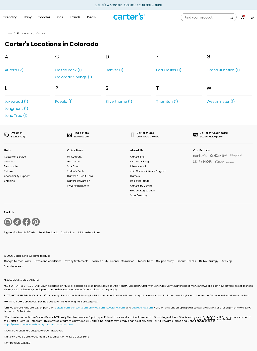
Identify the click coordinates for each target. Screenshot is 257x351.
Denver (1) (114, 70)
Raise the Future (139, 181)
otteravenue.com (142, 307)
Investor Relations (78, 185)
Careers (135, 176)
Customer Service (15, 156)
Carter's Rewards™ (78, 181)
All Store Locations (89, 232)
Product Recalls (186, 261)
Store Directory (139, 195)
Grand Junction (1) (223, 70)
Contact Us (68, 232)
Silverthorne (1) (119, 101)
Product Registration (142, 190)
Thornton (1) (167, 101)
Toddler (44, 17)
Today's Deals (75, 171)
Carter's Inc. (137, 156)
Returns (8, 171)
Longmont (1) (16, 108)
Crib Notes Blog (139, 161)
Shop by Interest (13, 266)
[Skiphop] (202, 161)
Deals (91, 17)
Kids (60, 17)
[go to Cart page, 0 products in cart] (252, 17)
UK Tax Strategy (208, 261)
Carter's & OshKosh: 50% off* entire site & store (128, 5)
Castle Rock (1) (68, 70)
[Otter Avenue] (225, 161)
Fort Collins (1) (169, 70)
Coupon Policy (165, 261)
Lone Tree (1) (16, 115)
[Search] (231, 17)
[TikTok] (17, 222)
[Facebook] (26, 222)
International (138, 166)
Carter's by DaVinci (141, 185)
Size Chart (73, 166)
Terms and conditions (47, 261)
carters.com (62, 307)
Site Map (226, 261)
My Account (74, 156)
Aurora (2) (14, 70)
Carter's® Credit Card (80, 176)
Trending (10, 17)
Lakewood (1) (16, 101)
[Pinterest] (36, 222)
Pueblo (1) (64, 101)
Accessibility (145, 261)
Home (8, 33)
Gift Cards (73, 161)
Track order (11, 166)
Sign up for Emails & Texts (19, 232)
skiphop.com (97, 307)
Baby (28, 17)
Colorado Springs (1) (73, 77)
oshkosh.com (79, 307)
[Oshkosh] (218, 155)
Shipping (9, 181)
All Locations (24, 33)
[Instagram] (8, 222)
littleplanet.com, (116, 307)
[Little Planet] (236, 155)
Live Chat (9, 161)
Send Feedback (48, 232)
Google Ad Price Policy (17, 261)
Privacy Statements (76, 261)
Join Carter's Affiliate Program (148, 171)
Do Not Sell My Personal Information (113, 261)
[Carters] (200, 155)
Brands (75, 17)
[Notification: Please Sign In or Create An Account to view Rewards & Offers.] (242, 17)
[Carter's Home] (128, 16)
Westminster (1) (221, 101)
